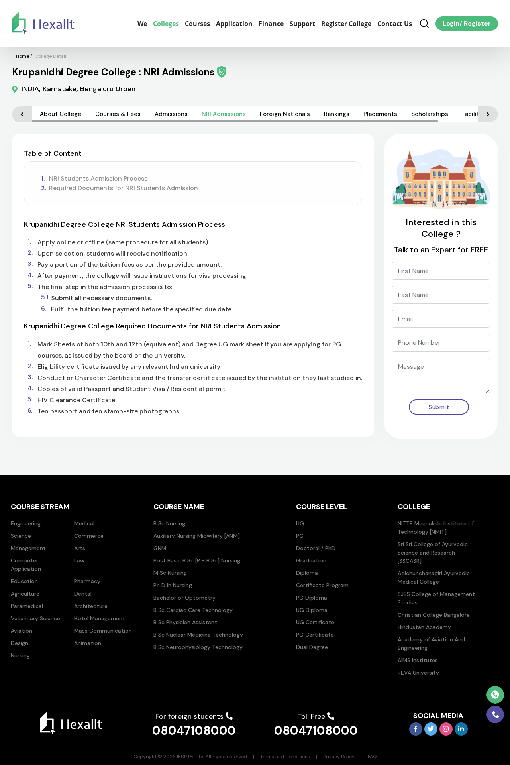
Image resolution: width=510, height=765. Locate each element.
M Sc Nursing (170, 572)
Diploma (307, 572)
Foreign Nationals (285, 114)
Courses (197, 23)
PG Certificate (315, 634)
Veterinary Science (35, 618)
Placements (380, 114)
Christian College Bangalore (434, 614)
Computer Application (26, 564)
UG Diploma (312, 610)
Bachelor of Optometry (184, 597)
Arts (79, 548)
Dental (83, 593)
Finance (271, 23)
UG (300, 523)
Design (19, 643)
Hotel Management (99, 618)
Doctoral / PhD (315, 548)
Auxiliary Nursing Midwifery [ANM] (196, 535)
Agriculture (25, 593)
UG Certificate (315, 622)
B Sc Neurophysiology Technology (198, 647)
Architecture (91, 606)
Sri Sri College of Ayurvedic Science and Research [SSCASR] (433, 552)
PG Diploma (311, 597)
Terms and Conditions (285, 756)
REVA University (418, 672)
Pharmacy (87, 581)
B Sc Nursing (169, 523)
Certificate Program (322, 585)
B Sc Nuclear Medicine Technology (198, 634)
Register (476, 23)
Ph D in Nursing (172, 585)
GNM (159, 548)
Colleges (166, 23)
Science (21, 535)
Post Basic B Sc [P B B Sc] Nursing (196, 560)
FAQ (372, 756)
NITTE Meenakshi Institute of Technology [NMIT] (436, 527)
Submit (439, 407)
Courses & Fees (118, 114)
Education (24, 581)
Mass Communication (103, 630)
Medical (84, 523)
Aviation (21, 630)
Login (451, 23)
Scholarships (429, 114)
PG (300, 535)
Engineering (26, 523)
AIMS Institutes (418, 660)
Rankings (336, 114)
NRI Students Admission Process (98, 178)
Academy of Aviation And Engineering (431, 643)
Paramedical (27, 606)
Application (234, 23)
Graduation (311, 560)
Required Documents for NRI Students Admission (123, 188)
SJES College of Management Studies (436, 598)
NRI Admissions (224, 114)
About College (60, 114)
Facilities (475, 114)
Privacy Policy (339, 756)
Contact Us (394, 23)
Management (28, 548)
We (142, 23)
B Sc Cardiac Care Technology (193, 610)
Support (302, 23)
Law (79, 560)
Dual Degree (312, 647)
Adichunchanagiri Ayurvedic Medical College (434, 577)
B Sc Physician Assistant (185, 622)
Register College (346, 23)
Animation (87, 643)
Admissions (171, 114)
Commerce (89, 535)
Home (22, 56)
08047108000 (194, 730)
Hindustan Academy (424, 627)
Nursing (20, 655)
